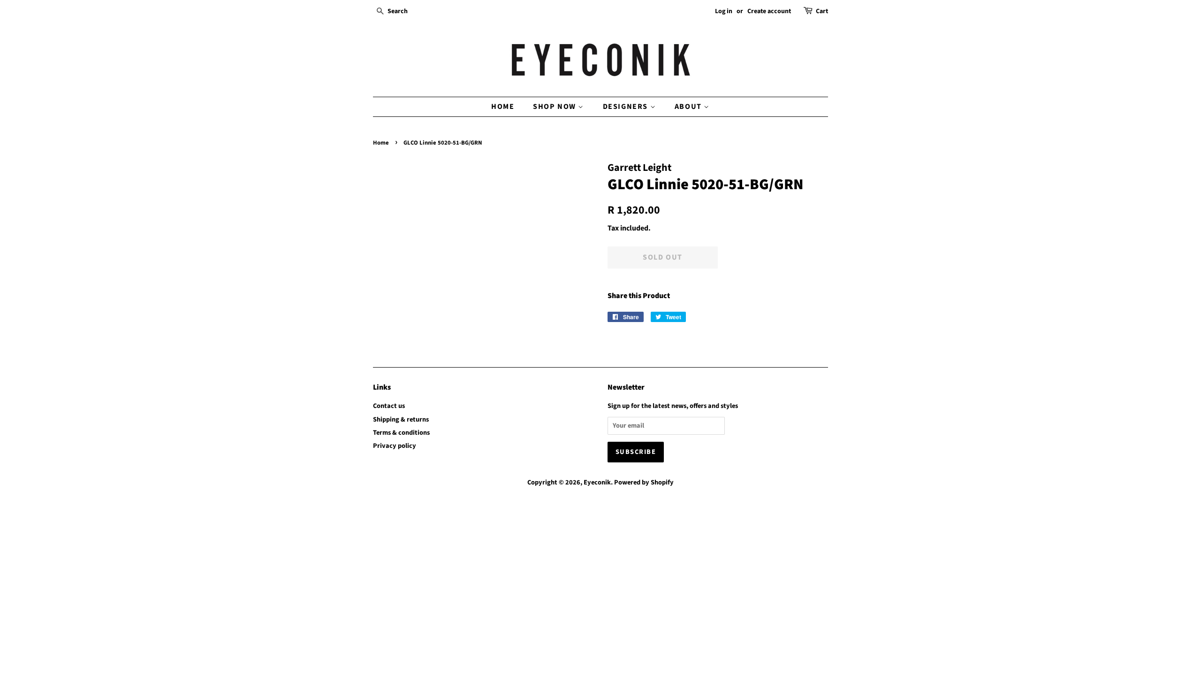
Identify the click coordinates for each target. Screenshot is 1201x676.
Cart (822, 11)
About (689, 106)
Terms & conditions (401, 433)
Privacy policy (394, 446)
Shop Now (555, 106)
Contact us (389, 406)
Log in (723, 11)
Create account (769, 11)
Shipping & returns (401, 419)
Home (502, 106)
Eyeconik (597, 482)
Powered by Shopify (644, 482)
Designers (626, 106)
